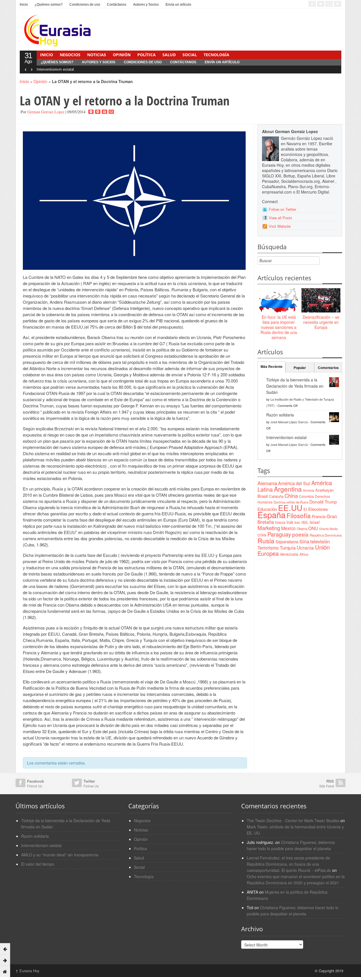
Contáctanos (116, 4)
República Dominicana (326, 535)
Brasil (262, 496)
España (271, 514)
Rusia (265, 540)
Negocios (70, 54)
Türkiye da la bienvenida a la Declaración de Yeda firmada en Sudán (294, 386)
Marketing (268, 527)
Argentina (288, 489)
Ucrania (305, 547)
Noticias (96, 54)
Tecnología (216, 54)
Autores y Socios (146, 4)
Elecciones (318, 509)
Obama (302, 528)
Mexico (288, 528)
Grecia (280, 522)
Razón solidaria (280, 415)
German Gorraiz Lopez (45, 111)
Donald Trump (323, 501)
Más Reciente (272, 366)
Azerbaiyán (324, 490)
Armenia (308, 490)
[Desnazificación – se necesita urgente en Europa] (320, 300)
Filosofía (299, 515)
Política (146, 54)
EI (305, 509)
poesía (300, 534)
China (291, 495)
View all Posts (280, 217)
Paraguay (279, 534)
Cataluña (276, 496)
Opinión (122, 54)
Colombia (306, 496)
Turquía (288, 547)
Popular (300, 367)
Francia (318, 516)
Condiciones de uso (84, 4)
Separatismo (287, 541)
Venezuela (289, 554)
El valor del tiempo (37, 864)
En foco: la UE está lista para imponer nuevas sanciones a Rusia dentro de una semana (279, 327)
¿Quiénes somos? (49, 4)
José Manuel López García (289, 422)
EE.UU (290, 507)
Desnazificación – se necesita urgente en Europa (321, 322)
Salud (169, 54)
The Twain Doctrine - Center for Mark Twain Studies (293, 820)
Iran (297, 522)
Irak (290, 522)
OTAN (261, 535)
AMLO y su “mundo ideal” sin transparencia (59, 854)
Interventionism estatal (55, 69)
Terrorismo (268, 547)
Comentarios (328, 367)
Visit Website (279, 226)
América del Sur (294, 483)
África (304, 554)
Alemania (267, 483)
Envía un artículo (178, 4)
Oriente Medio (328, 529)
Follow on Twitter (282, 209)
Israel (315, 522)
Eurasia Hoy (27, 970)
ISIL (305, 522)
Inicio (24, 4)
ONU (313, 528)
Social (189, 54)
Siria (304, 541)
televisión (320, 541)
